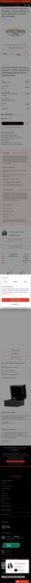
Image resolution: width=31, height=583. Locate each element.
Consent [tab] (5, 281)
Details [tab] (15, 281)
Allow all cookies (15, 300)
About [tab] (25, 281)
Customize (14, 304)
